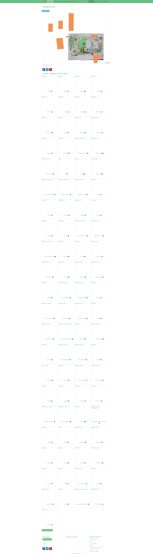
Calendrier (71, 1)
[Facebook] (43, 69)
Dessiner (50, 1)
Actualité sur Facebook (94, 551)
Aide (77, 1)
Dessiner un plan (47, 539)
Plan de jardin (45, 10)
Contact (91, 541)
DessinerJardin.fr (78, 553)
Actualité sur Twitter (94, 549)
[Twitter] (47, 69)
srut (51, 65)
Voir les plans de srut (47, 530)
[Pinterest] (50, 69)
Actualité (57, 1)
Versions (91, 1)
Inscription (98, 1)
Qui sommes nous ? (94, 539)
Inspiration (64, 1)
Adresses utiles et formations (96, 547)
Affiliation (91, 545)
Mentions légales (93, 543)
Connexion (106, 1)
